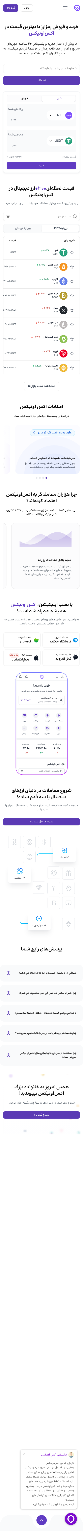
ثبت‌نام (41, 80)
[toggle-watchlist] (74, 252)
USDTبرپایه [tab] (60, 228)
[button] (60, 640)
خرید (41, 166)
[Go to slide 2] (43, 478)
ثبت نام (10, 8)
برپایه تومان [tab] (23, 228)
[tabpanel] (41, 136)
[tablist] (41, 98)
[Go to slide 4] (36, 478)
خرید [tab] (58, 98)
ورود (26, 8)
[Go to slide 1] (46, 478)
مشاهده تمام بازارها (41, 386)
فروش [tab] (24, 98)
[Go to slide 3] (40, 478)
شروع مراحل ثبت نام (41, 822)
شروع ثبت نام (41, 1115)
